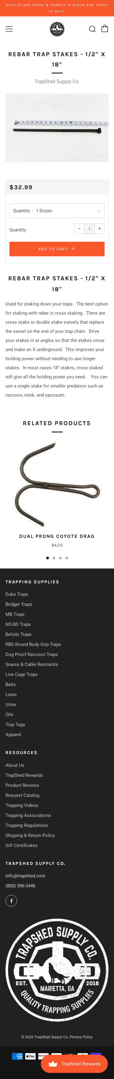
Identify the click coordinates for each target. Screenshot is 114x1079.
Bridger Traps (18, 604)
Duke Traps (16, 594)
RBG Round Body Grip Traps (33, 644)
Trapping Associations (28, 815)
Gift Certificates (21, 845)
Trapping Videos (21, 805)
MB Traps (15, 614)
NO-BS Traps (18, 624)
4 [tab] (66, 558)
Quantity (17, 230)
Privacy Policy (81, 1037)
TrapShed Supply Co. (57, 81)
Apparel (13, 734)
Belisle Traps (18, 634)
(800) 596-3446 (20, 886)
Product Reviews (22, 785)
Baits (10, 684)
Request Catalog (22, 795)
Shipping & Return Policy (30, 835)
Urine (10, 704)
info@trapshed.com (25, 876)
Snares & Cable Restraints (31, 664)
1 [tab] (47, 558)
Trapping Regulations (26, 825)
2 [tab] (54, 558)
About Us (14, 765)
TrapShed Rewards (24, 775)
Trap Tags (15, 724)
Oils (9, 714)
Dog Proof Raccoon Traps (31, 654)
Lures (11, 694)
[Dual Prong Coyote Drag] (57, 483)
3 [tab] (60, 558)
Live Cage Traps (21, 674)
